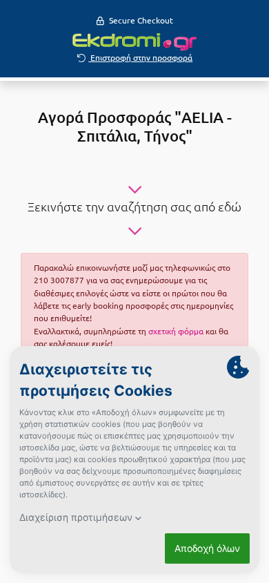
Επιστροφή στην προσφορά (140, 57)
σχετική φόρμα (175, 330)
